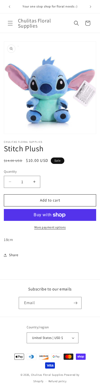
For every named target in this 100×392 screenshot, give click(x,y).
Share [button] (13, 255)
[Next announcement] (90, 6)
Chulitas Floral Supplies (47, 375)
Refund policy (57, 381)
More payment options (50, 227)
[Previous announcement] (9, 6)
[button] (10, 23)
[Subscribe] (75, 303)
